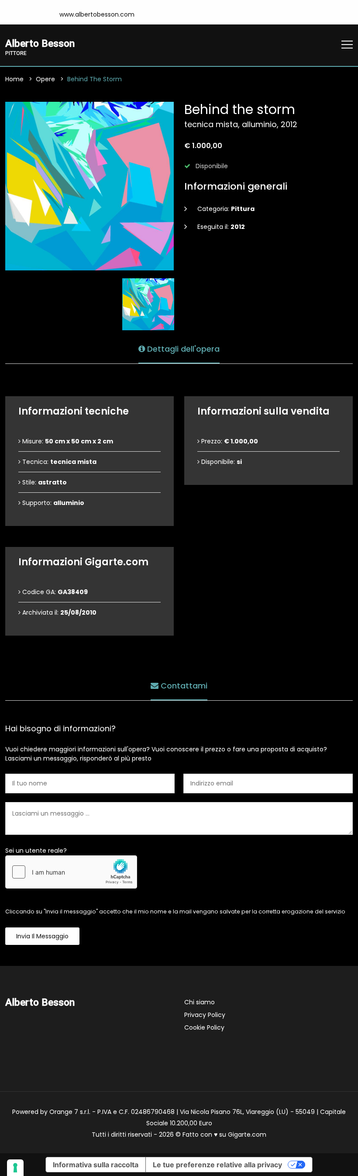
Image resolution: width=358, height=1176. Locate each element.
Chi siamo (199, 1002)
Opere (45, 79)
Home (14, 79)
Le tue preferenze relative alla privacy (217, 1164)
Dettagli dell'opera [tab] (182, 348)
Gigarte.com (247, 1134)
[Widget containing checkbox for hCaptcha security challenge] (71, 872)
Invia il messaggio (42, 936)
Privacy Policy (204, 1014)
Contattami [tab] (182, 685)
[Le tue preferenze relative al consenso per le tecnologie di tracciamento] (15, 1167)
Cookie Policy (204, 1027)
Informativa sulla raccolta (95, 1164)
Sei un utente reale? (36, 850)
